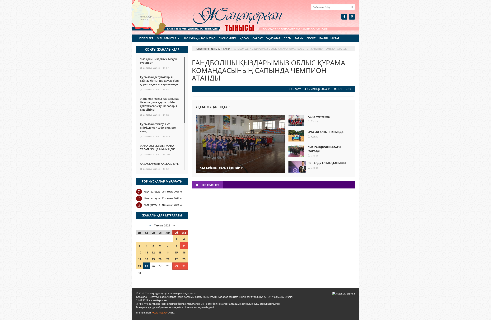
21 (167, 259)
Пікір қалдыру (209, 185)
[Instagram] (352, 17)
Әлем (287, 38)
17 (139, 259)
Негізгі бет (145, 38)
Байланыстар (329, 38)
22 (176, 259)
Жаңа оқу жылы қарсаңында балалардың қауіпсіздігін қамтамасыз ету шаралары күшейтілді (159, 104)
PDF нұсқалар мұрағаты (162, 181)
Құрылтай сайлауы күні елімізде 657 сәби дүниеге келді (158, 127)
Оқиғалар (273, 38)
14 (167, 252)
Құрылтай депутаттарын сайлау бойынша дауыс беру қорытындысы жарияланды (160, 80)
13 (159, 252)
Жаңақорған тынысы (232, 17)
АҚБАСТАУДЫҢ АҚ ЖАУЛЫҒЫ (159, 163)
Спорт (311, 38)
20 (159, 259)
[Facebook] (344, 17)
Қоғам (244, 38)
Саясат (257, 38)
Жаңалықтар (166, 38)
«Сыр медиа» (160, 312)
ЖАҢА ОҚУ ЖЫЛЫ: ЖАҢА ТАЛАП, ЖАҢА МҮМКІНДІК (157, 147)
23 (183, 259)
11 (146, 252)
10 (139, 252)
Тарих (299, 38)
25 (146, 266)
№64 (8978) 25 (152, 191)
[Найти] (352, 7)
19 (153, 259)
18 (146, 259)
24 (139, 266)
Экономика (227, 38)
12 (153, 252)
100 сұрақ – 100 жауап (200, 38)
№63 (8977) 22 (152, 198)
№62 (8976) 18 (152, 205)
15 (176, 252)
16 (183, 252)
